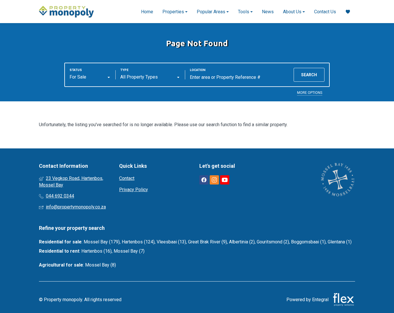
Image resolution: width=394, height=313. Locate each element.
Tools (244, 11)
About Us (293, 11)
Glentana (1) (340, 242)
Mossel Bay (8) (100, 265)
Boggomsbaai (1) (308, 242)
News (268, 11)
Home (147, 11)
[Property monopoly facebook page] (204, 180)
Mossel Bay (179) (102, 242)
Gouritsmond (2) (273, 242)
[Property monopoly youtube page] (224, 180)
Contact (126, 178)
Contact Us (325, 11)
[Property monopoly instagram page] (214, 180)
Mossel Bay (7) (129, 251)
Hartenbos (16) (96, 251)
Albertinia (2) (242, 242)
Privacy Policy (133, 189)
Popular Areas (211, 11)
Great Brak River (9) (207, 242)
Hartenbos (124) (138, 242)
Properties (173, 11)
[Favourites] (348, 11)
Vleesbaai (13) (171, 242)
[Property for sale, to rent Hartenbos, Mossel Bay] (66, 11)
